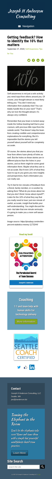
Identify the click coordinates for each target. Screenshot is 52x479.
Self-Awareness (32, 49)
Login (39, 474)
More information (26, 321)
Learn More (19, 453)
